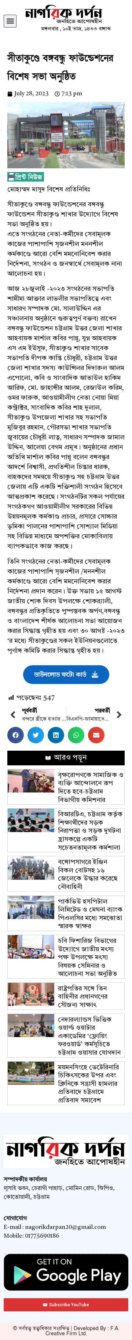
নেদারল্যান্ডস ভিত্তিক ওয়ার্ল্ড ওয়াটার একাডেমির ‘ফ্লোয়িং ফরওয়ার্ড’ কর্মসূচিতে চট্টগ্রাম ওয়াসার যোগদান (89, 1036)
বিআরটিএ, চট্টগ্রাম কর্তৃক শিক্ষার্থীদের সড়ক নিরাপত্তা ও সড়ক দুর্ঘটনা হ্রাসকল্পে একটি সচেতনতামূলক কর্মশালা (90, 831)
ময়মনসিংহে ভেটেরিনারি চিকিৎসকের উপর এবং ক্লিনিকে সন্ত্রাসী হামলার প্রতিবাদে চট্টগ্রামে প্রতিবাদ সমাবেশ (88, 1084)
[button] (10, 21)
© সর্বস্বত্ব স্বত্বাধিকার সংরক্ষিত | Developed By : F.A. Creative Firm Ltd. (66, 1331)
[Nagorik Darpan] (75, 14)
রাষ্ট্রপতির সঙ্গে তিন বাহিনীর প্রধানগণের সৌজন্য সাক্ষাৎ (82, 996)
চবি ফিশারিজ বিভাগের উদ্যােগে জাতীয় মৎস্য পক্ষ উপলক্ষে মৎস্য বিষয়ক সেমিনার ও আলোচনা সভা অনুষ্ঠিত (87, 957)
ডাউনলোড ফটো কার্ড (60, 674)
